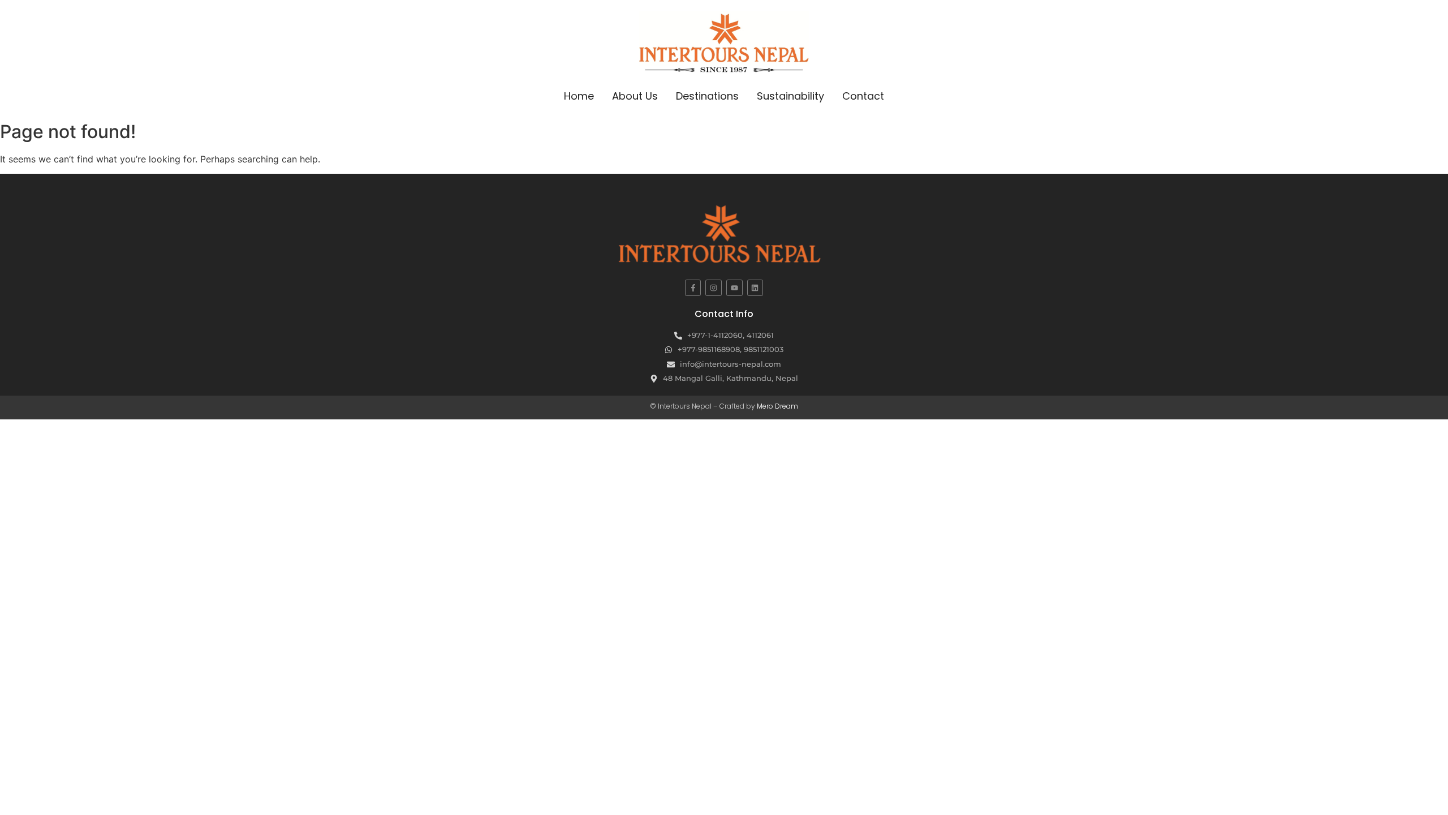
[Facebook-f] (693, 288)
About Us (635, 96)
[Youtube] (734, 288)
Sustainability (790, 96)
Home (579, 96)
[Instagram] (713, 288)
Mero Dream (777, 406)
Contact (863, 96)
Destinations (707, 96)
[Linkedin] (755, 288)
